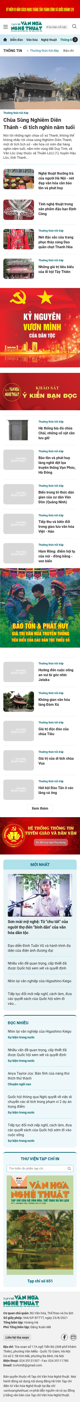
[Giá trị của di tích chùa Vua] (18, 760)
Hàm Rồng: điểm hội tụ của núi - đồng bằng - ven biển (56, 556)
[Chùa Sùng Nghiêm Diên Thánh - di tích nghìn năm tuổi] (40, 82)
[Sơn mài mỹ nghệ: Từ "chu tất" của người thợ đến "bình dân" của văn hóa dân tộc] (40, 895)
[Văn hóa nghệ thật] (21, 1306)
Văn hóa (32, 39)
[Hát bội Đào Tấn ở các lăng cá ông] (18, 790)
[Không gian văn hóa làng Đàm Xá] (18, 701)
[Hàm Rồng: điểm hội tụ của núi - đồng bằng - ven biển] (18, 553)
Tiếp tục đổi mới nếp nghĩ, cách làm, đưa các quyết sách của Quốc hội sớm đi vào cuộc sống (40, 1130)
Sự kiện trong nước (21, 1037)
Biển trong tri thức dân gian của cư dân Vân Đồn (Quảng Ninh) (56, 497)
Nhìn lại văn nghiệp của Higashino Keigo (39, 981)
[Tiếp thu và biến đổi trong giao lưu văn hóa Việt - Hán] (18, 524)
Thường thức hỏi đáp (44, 50)
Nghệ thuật (49, 39)
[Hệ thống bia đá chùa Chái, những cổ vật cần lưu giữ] (18, 430)
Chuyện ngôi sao (19, 1084)
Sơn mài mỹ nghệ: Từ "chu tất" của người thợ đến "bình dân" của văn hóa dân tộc (38, 927)
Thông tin (67, 39)
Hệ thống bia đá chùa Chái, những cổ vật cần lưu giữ (56, 433)
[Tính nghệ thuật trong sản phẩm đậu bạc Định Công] (18, 210)
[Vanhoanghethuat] (5, 40)
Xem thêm (40, 808)
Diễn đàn (16, 39)
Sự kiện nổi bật (51, 27)
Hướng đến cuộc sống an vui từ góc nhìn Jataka (55, 675)
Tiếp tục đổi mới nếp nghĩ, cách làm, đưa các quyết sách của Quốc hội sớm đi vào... (40, 999)
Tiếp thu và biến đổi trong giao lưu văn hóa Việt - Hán (56, 527)
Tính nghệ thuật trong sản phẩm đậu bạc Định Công (57, 209)
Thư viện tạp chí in (40, 1158)
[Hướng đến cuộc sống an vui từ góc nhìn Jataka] (18, 672)
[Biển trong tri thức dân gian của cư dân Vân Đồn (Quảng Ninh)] (18, 494)
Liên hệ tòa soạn (17, 1337)
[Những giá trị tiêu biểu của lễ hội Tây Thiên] (18, 269)
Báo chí (68, 50)
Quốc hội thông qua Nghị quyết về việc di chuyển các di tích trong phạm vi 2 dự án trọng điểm (40, 1102)
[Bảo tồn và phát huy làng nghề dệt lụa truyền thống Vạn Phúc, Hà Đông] (18, 460)
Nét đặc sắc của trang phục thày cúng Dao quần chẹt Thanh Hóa (55, 242)
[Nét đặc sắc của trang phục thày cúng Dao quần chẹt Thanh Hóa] (18, 239)
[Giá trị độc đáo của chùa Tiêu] (18, 731)
